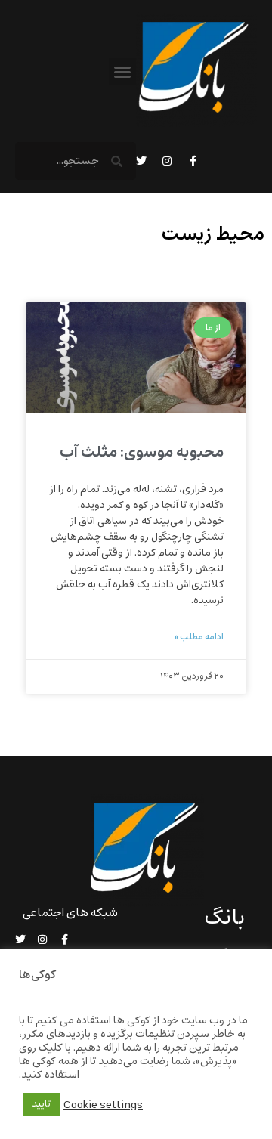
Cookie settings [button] (103, 1105)
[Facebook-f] (192, 161)
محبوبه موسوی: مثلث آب (142, 452)
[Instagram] (167, 161)
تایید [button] (41, 1104)
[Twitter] (141, 161)
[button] (122, 71)
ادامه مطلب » (199, 637)
